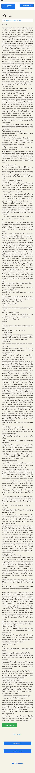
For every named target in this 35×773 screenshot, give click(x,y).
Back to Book (17, 734)
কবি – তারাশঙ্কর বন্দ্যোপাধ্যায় (10, 20)
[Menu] (2, 1)
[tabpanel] (17, 375)
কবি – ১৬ (19, 20)
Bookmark (8, 725)
